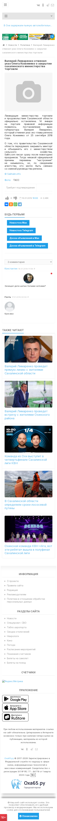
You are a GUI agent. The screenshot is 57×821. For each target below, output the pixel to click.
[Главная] (3, 45)
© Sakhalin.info (13, 174)
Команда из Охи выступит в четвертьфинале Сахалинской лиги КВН (26, 459)
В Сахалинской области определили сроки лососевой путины (26, 504)
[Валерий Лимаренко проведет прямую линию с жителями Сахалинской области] (29, 349)
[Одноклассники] (11, 204)
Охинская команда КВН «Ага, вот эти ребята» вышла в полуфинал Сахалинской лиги (28, 549)
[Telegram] (20, 204)
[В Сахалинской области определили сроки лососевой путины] (29, 484)
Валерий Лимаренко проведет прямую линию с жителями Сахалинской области (26, 369)
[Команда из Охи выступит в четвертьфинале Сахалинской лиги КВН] (29, 439)
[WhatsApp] (15, 204)
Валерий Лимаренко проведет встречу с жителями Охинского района (27, 414)
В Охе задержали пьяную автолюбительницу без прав (29, 25)
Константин (11, 268)
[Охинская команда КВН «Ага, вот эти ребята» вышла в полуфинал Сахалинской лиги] (29, 529)
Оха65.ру (9, 758)
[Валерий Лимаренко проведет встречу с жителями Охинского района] (29, 394)
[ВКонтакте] (6, 204)
